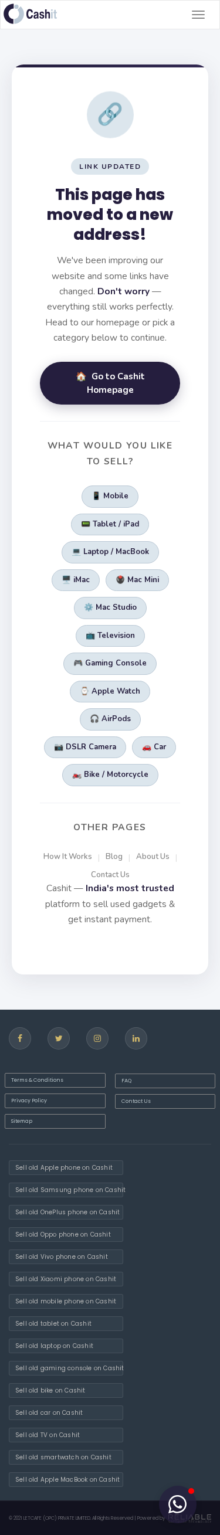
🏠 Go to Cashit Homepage (110, 383)
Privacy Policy (29, 1100)
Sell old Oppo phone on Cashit (63, 1234)
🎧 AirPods (110, 719)
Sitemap (21, 1121)
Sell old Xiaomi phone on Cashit (65, 1279)
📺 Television (110, 635)
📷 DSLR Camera (85, 747)
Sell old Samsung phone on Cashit (69, 1190)
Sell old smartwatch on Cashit (63, 1457)
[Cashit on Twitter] (59, 1038)
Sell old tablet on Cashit (53, 1323)
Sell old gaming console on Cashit (69, 1368)
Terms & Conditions (37, 1080)
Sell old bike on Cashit (50, 1390)
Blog (114, 856)
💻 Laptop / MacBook (110, 551)
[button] (178, 1504)
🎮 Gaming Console (110, 663)
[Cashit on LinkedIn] (136, 1038)
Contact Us (110, 875)
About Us (153, 856)
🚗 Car (154, 747)
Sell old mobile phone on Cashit (65, 1301)
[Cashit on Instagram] (97, 1038)
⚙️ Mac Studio (110, 607)
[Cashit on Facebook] (20, 1038)
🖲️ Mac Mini (137, 580)
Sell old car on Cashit (49, 1412)
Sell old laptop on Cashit (54, 1346)
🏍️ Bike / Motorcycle (110, 774)
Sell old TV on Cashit (47, 1435)
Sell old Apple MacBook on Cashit (67, 1479)
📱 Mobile (110, 496)
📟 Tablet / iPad (110, 524)
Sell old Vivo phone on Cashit (61, 1256)
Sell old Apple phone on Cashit (64, 1167)
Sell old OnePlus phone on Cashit (67, 1212)
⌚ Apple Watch (110, 691)
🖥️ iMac (76, 580)
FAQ (126, 1080)
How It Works (67, 856)
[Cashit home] (30, 14)
